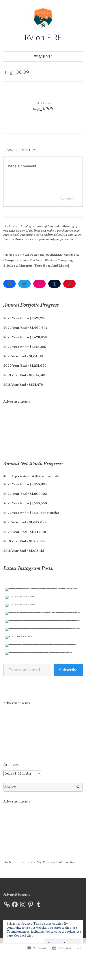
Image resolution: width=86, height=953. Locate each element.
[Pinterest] (69, 284)
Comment (67, 198)
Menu (45, 57)
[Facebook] (9, 284)
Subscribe (68, 670)
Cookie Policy (23, 935)
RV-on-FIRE (43, 37)
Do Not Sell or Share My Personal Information (40, 862)
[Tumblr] (54, 284)
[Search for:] (43, 787)
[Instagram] (39, 284)
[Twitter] (24, 284)
